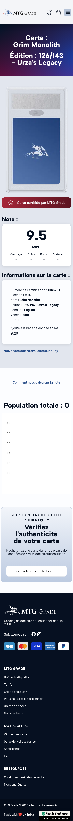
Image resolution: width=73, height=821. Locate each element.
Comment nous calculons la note (36, 382)
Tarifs (8, 684)
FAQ (6, 756)
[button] (67, 12)
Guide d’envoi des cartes (20, 741)
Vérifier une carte (15, 734)
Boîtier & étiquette (16, 677)
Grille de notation (15, 691)
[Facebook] (33, 634)
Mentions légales (15, 784)
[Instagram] (39, 634)
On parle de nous (15, 706)
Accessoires (12, 748)
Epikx (30, 814)
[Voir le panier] (58, 12)
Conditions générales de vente (24, 777)
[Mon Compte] (50, 12)
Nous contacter (14, 713)
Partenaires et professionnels (23, 698)
